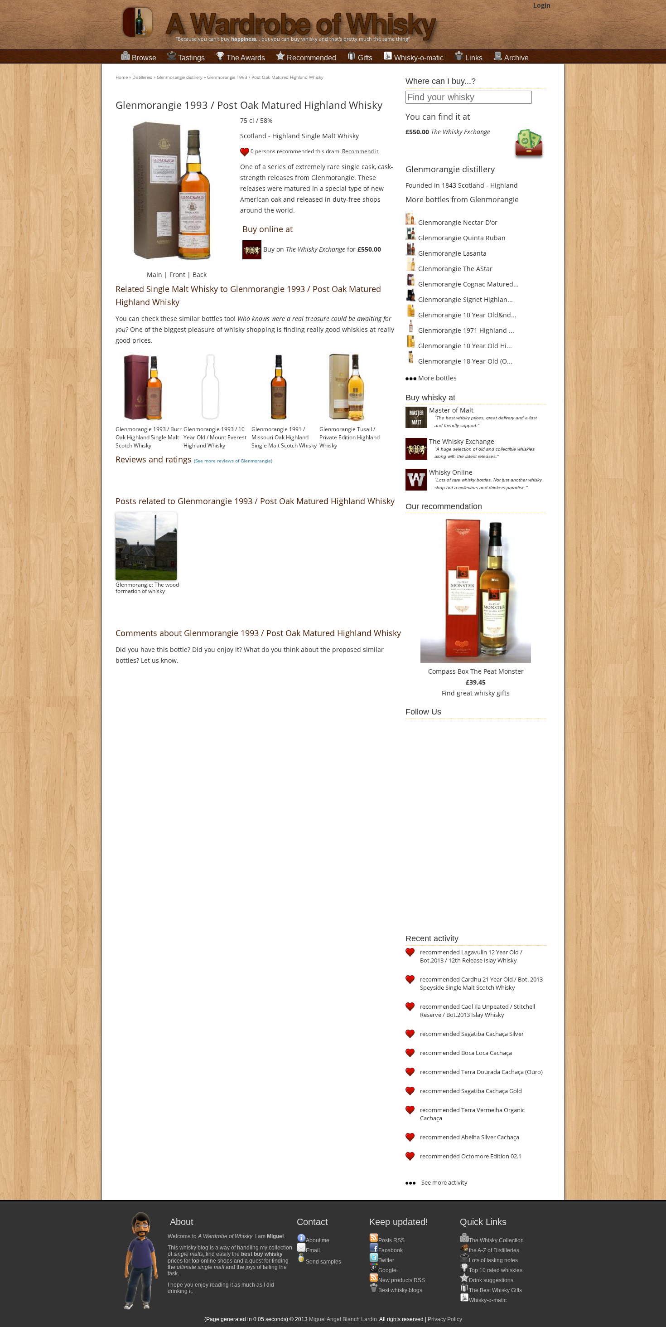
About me (317, 1240)
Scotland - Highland (270, 135)
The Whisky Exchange (461, 441)
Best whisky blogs (400, 1290)
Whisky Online (451, 472)
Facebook (390, 1250)
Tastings (191, 58)
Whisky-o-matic (419, 58)
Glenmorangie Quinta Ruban (461, 237)
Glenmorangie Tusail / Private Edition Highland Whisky (349, 437)
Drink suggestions (491, 1280)
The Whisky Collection (496, 1240)
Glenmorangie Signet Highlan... (464, 299)
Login (541, 5)
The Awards (246, 58)
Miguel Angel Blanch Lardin (343, 1319)
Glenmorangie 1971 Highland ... (465, 330)
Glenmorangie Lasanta (451, 253)
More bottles (436, 378)
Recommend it (360, 151)
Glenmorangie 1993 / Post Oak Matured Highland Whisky (265, 77)
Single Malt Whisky (330, 135)
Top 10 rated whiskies (495, 1270)
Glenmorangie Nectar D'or (456, 222)
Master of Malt (451, 410)
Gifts (365, 58)
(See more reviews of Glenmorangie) (233, 460)
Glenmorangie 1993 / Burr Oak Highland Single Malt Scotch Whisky (149, 437)
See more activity (444, 1182)
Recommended (311, 58)
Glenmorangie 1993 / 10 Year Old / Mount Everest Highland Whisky (214, 437)
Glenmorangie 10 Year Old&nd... (466, 315)
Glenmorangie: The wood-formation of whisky (148, 588)
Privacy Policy (445, 1319)
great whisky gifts (483, 693)
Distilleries (142, 77)
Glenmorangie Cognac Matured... (467, 284)
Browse (144, 58)
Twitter (386, 1260)
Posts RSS (391, 1240)
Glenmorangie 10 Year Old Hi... (464, 345)
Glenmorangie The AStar (454, 268)
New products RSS (401, 1280)
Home (122, 77)
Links (474, 58)
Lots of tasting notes (493, 1260)
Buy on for (321, 249)
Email (313, 1250)
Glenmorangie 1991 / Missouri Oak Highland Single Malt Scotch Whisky (284, 437)
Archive (516, 58)
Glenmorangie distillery (180, 77)
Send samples (323, 1262)
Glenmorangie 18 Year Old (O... (464, 361)
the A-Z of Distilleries (494, 1250)
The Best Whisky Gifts (495, 1290)
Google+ (389, 1270)
